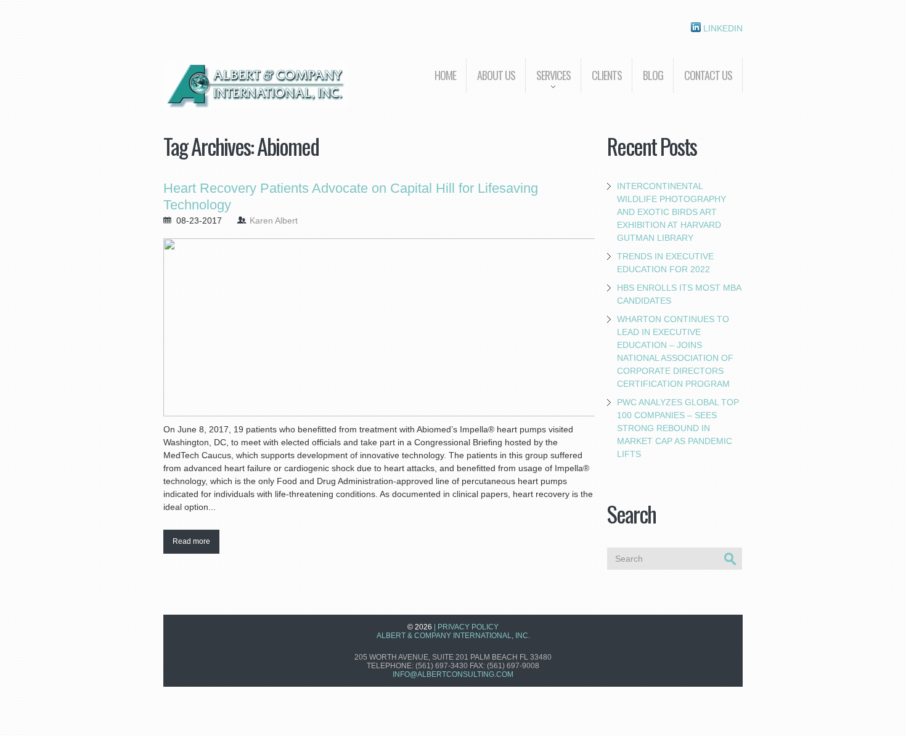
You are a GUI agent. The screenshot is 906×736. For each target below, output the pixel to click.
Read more (191, 541)
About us (496, 75)
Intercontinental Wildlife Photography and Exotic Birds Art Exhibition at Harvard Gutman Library (671, 212)
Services (548, 84)
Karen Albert (274, 220)
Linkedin (722, 28)
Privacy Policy (468, 627)
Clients (607, 75)
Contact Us (708, 75)
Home (445, 75)
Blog (653, 75)
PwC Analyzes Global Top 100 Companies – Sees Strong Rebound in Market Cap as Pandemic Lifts (678, 428)
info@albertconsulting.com (453, 674)
